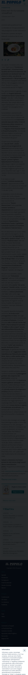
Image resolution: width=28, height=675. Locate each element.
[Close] (24, 650)
